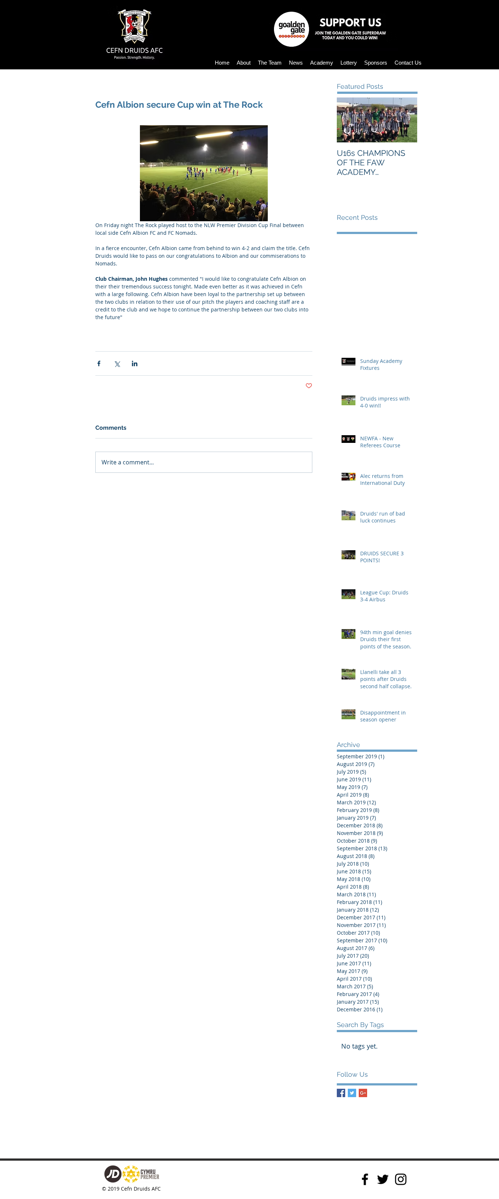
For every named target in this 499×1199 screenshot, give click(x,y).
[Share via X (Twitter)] (116, 363)
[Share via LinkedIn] (134, 363)
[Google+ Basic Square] (363, 1093)
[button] (243, 62)
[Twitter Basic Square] (352, 1093)
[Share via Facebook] (98, 363)
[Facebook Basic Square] (341, 1093)
